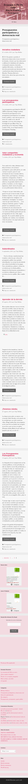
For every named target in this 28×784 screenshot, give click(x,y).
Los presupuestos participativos (10, 101)
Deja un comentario (9, 91)
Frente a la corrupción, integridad (9, 676)
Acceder (3, 761)
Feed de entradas (5, 763)
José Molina (4, 713)
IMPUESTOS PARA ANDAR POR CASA (11, 737)
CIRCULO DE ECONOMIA (8, 732)
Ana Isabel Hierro (5, 723)
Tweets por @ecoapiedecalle (8, 663)
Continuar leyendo (10, 82)
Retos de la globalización (7, 695)
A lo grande (4, 681)
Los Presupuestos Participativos (10, 455)
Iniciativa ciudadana (11, 50)
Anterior (5, 558)
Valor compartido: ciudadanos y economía (12, 154)
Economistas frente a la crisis (8, 734)
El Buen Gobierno (5, 690)
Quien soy (9, 710)
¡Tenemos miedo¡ (9, 409)
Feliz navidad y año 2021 (7, 678)
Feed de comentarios (6, 765)
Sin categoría (4, 697)
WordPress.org (4, 767)
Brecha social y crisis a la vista (16, 720)
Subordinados (8, 249)
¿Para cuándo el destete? (7, 674)
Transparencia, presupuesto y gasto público (12, 699)
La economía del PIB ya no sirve (9, 672)
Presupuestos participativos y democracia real (12, 692)
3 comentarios (8, 144)
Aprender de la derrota (12, 299)
